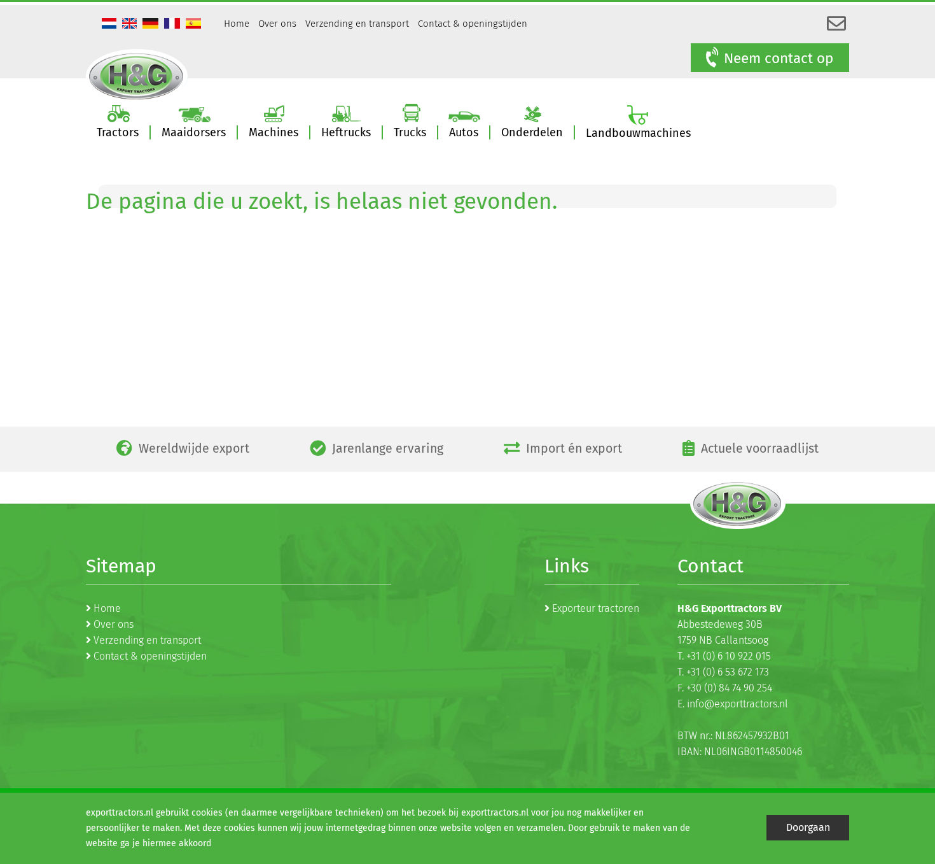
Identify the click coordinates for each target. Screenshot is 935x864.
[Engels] (131, 24)
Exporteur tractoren (595, 608)
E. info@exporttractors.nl (732, 704)
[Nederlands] (111, 24)
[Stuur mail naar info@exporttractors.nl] (836, 24)
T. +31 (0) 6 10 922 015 (724, 656)
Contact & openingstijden (472, 23)
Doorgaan (808, 827)
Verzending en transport (357, 23)
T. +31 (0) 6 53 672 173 (723, 672)
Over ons (277, 23)
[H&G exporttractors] (137, 76)
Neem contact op (778, 58)
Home (236, 23)
